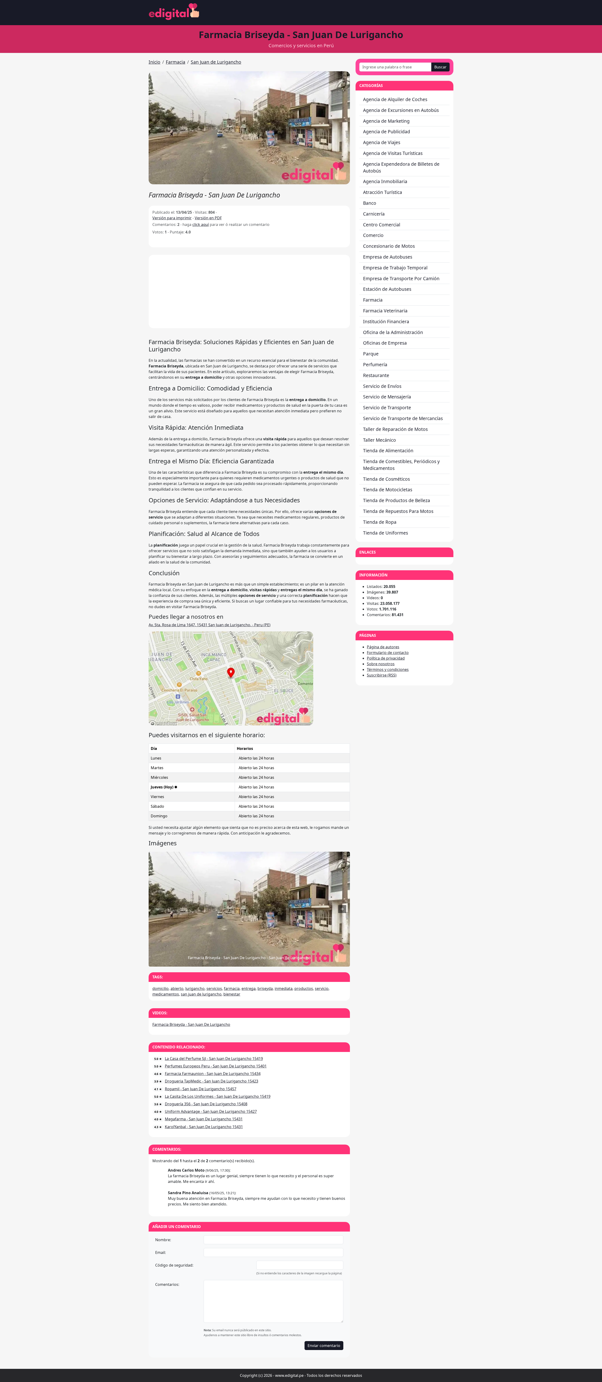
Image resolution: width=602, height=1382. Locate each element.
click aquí (200, 224)
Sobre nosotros (381, 663)
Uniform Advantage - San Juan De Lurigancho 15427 (211, 1111)
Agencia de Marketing (386, 121)
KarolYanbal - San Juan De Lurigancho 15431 (204, 1126)
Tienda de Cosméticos (386, 479)
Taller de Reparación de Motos (395, 429)
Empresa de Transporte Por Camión (401, 278)
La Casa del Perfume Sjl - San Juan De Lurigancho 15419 (214, 1058)
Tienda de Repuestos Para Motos (398, 511)
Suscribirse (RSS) (381, 675)
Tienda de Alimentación (388, 450)
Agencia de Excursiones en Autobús (401, 110)
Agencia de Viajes (381, 142)
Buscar (440, 67)
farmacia (232, 988)
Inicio (154, 62)
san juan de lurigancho (201, 994)
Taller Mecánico (379, 440)
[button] (249, 128)
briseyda (265, 988)
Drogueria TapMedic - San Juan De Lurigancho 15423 (211, 1081)
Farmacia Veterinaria (385, 310)
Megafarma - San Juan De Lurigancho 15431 (204, 1119)
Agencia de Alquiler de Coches (395, 99)
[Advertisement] (249, 291)
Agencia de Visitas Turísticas (393, 153)
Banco (369, 203)
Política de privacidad (386, 658)
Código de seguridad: (174, 1265)
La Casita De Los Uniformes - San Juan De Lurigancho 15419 (217, 1096)
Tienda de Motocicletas (387, 489)
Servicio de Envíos (382, 386)
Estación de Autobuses (387, 289)
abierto (176, 988)
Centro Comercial (381, 224)
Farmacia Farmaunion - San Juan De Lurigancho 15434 (213, 1073)
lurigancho (195, 988)
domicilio (160, 988)
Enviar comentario (324, 1345)
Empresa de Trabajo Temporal (395, 267)
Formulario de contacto (388, 652)
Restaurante (376, 375)
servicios (214, 988)
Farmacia (175, 62)
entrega (249, 988)
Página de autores (383, 647)
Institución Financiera (386, 321)
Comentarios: (167, 1284)
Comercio (373, 235)
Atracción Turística (382, 192)
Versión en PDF (208, 217)
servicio (322, 988)
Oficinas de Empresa (385, 343)
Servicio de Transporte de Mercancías (403, 418)
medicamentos (165, 994)
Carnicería (374, 214)
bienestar (231, 994)
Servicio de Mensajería (387, 397)
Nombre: (163, 1239)
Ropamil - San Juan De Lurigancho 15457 (200, 1088)
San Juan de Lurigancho (216, 62)
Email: (160, 1252)
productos (303, 988)
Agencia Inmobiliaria (385, 181)
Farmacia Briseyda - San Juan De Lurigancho (191, 1024)
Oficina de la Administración (393, 332)
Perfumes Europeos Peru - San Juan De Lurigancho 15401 (216, 1066)
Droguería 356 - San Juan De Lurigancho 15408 (206, 1103)
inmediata (284, 988)
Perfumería (375, 364)
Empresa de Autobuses (387, 257)
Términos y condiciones (388, 669)
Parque (371, 353)
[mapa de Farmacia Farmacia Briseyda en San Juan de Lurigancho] (231, 724)
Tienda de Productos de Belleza (396, 500)
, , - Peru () (209, 624)
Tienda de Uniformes (385, 533)
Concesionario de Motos (389, 246)
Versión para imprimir (172, 217)
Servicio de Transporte (387, 407)
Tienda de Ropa (379, 522)
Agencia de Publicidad (386, 131)
